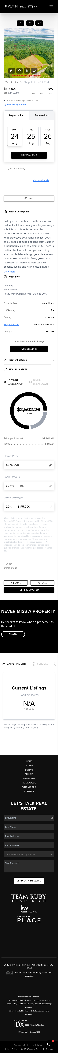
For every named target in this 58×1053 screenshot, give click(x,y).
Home (29, 761)
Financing (29, 778)
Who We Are (29, 787)
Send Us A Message (29, 881)
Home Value (29, 783)
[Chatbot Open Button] (49, 1044)
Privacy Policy (11, 1049)
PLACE (29, 968)
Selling (29, 774)
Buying (29, 770)
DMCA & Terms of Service (31, 1049)
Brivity (26, 1045)
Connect (29, 791)
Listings (29, 765)
